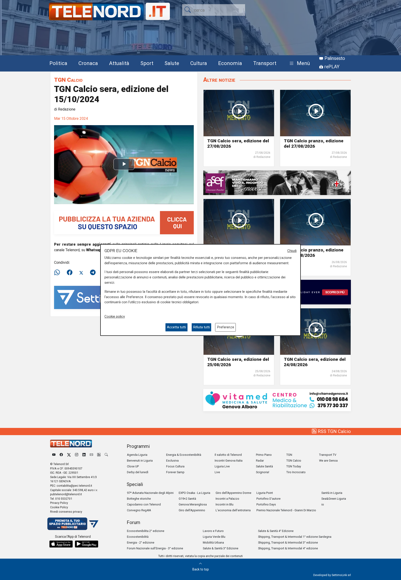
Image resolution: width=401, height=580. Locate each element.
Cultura (198, 63)
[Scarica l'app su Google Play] (86, 544)
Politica (58, 63)
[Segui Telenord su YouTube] (54, 454)
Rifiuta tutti (201, 327)
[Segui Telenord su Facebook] (61, 454)
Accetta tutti (176, 327)
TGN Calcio (68, 79)
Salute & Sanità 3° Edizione (220, 548)
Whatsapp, (95, 250)
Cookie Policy (59, 507)
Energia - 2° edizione (140, 542)
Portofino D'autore (268, 498)
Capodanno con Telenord (144, 504)
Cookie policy (114, 316)
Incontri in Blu (224, 504)
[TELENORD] (71, 443)
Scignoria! (262, 472)
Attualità (119, 63)
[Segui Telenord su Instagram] (76, 454)
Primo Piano (264, 454)
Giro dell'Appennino (192, 510)
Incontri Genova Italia (229, 460)
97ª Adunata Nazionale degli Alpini (150, 493)
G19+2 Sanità (187, 498)
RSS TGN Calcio (334, 431)
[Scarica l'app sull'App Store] (61, 544)
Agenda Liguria (137, 454)
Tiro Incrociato (296, 472)
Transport (264, 63)
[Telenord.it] (72, 523)
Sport (146, 63)
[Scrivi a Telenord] (91, 454)
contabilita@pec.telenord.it (74, 485)
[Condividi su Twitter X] (81, 272)
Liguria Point (264, 493)
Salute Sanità (264, 466)
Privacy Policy (59, 503)
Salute (172, 63)
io (322, 504)
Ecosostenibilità (138, 536)
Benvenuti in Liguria (140, 460)
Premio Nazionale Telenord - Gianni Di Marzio (286, 510)
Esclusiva (172, 460)
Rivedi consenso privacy (66, 511)
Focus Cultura (175, 466)
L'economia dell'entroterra (233, 510)
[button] (298, 63)
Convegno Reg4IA (139, 510)
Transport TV (327, 454)
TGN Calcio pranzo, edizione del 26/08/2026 (313, 252)
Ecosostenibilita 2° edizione (145, 531)
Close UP (133, 466)
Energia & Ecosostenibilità (183, 454)
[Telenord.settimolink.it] (124, 222)
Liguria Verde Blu (214, 536)
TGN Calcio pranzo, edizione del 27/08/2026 (313, 143)
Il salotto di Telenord (228, 454)
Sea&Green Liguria (333, 498)
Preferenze (225, 327)
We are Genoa (328, 460)
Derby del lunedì (137, 472)
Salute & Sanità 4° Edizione (276, 531)
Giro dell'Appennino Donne (233, 493)
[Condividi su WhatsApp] (58, 272)
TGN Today (293, 466)
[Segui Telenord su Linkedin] (84, 454)
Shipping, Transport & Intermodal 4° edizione (288, 548)
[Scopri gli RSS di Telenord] (99, 454)
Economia (230, 63)
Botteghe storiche (139, 498)
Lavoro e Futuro (213, 531)
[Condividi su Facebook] (69, 272)
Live (217, 472)
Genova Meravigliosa (193, 504)
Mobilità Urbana (213, 542)
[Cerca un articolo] (106, 454)
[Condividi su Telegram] (93, 272)
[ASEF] (277, 182)
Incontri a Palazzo (227, 498)
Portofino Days (266, 504)
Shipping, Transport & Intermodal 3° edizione (288, 542)
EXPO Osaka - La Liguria (194, 493)
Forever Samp (175, 472)
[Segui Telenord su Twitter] (69, 454)
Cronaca (88, 63)
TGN (289, 454)
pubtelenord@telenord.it (66, 494)
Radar (260, 460)
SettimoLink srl (341, 575)
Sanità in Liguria (331, 493)
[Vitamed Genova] (277, 400)
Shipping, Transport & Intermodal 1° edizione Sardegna (294, 536)
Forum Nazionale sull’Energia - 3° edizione (155, 548)
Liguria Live (222, 466)
